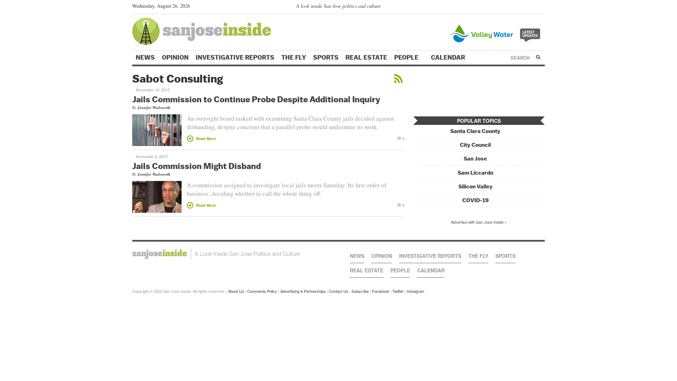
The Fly (293, 57)
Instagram (415, 291)
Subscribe (360, 291)
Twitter (398, 291)
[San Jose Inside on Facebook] (531, 7)
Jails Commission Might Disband (196, 166)
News (145, 57)
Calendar (448, 57)
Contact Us (338, 291)
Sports (325, 57)
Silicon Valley (475, 186)
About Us (236, 291)
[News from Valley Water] (496, 33)
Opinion (175, 57)
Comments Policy (262, 291)
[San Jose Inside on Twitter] (520, 7)
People (407, 57)
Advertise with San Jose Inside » (479, 222)
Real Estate (366, 57)
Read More (206, 138)
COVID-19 (475, 200)
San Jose (475, 158)
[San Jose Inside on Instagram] (541, 7)
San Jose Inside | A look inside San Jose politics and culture (216, 254)
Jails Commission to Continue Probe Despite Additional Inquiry (256, 99)
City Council (475, 144)
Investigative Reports (235, 57)
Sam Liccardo (475, 172)
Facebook (380, 291)
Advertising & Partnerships (303, 291)
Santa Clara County (475, 131)
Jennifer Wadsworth (154, 107)
